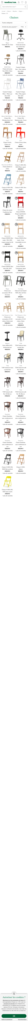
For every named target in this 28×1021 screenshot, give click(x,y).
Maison (9, 11)
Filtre (22, 26)
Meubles (15, 11)
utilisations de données (9, 1003)
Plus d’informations (22, 1019)
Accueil (3, 11)
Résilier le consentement (7, 1019)
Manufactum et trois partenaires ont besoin (13, 1000)
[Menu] (2, 2)
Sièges (20, 11)
